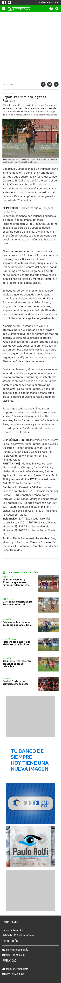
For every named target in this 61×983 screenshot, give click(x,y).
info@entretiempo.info (48, 2)
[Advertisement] (30, 47)
